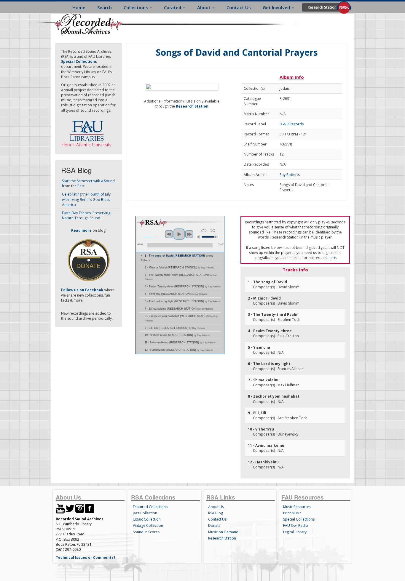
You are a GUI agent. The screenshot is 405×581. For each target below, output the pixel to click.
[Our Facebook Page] (89, 508)
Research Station (322, 7)
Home (78, 7)
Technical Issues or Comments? (85, 557)
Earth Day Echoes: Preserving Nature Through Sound (86, 215)
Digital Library (295, 531)
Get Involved (277, 7)
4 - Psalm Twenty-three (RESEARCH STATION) (183, 286)
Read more (81, 230)
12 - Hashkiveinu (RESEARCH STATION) (179, 349)
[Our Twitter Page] (70, 508)
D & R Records (292, 124)
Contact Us (239, 7)
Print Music (292, 513)
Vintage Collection (148, 525)
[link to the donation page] (88, 260)
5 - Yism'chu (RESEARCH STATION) (176, 293)
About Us (216, 506)
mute (199, 237)
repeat (204, 230)
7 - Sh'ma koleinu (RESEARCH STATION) (179, 308)
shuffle (212, 230)
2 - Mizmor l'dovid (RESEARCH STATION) (179, 267)
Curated (173, 7)
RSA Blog (215, 513)
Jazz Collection (145, 513)
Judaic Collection (147, 519)
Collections (136, 7)
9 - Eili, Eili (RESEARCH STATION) (175, 327)
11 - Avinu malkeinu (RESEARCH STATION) (180, 342)
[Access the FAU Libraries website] (87, 131)
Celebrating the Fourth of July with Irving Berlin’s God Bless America (86, 199)
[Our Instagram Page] (79, 508)
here (332, 257)
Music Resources (297, 506)
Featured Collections (150, 506)
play (179, 234)
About (204, 7)
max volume (216, 237)
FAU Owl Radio (295, 525)
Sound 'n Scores (146, 531)
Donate (214, 525)
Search (104, 7)
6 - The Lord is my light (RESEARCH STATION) (183, 301)
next (189, 234)
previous (169, 234)
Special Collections (299, 519)
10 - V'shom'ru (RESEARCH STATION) (177, 335)
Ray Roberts (290, 174)
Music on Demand (223, 531)
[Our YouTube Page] (60, 508)
